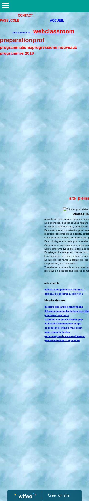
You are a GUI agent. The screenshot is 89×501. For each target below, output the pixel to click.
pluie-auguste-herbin (57, 332)
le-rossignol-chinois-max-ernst (63, 327)
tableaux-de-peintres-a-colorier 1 (65, 289)
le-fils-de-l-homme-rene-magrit (63, 323)
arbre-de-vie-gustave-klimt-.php (64, 319)
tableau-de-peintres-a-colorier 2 (64, 293)
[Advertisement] (44, 109)
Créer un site (58, 495)
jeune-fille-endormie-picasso (62, 340)
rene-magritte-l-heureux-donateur (65, 336)
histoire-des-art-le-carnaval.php (64, 306)
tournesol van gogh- (57, 315)
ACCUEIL (57, 20)
